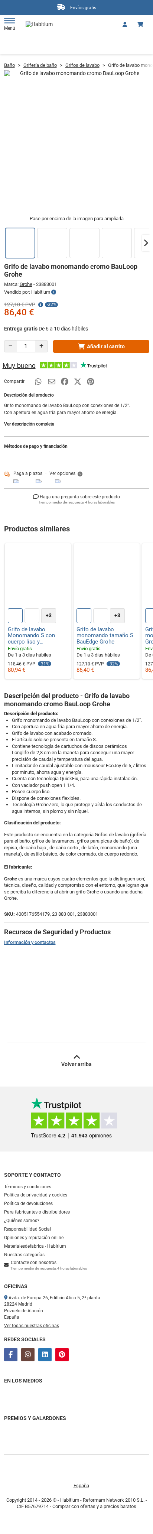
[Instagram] (28, 1354)
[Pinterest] (62, 1354)
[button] (146, 243)
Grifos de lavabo (82, 65)
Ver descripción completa (29, 424)
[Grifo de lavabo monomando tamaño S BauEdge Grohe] (106, 576)
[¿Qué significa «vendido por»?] (53, 292)
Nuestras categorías (24, 1254)
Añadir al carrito (106, 346)
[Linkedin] (45, 1354)
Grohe (26, 284)
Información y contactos (30, 942)
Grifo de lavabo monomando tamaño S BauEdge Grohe (104, 635)
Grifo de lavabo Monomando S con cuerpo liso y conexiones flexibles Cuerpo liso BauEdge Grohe (33, 635)
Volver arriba (76, 1064)
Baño (9, 65)
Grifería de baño (40, 65)
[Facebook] (10, 1354)
